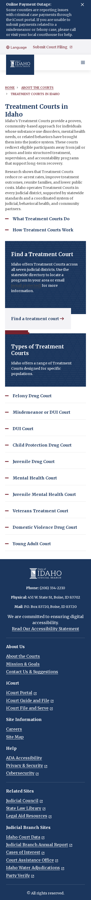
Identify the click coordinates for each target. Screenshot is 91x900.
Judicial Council (22, 800)
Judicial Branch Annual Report (37, 844)
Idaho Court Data (23, 837)
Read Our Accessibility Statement (45, 628)
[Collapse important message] (82, 4)
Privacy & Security (24, 765)
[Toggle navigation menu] (83, 62)
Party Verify (18, 875)
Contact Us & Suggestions (32, 671)
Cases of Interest (23, 852)
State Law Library (23, 808)
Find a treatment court (35, 318)
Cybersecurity (20, 773)
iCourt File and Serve (27, 708)
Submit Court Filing (50, 47)
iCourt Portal (19, 692)
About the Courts (23, 656)
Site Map (15, 736)
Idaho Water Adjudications (33, 867)
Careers (14, 729)
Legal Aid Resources (26, 815)
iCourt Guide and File (27, 700)
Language (18, 47)
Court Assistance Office (30, 860)
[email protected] (26, 285)
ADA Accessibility (24, 757)
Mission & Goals (23, 664)
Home (10, 88)
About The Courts (37, 88)
